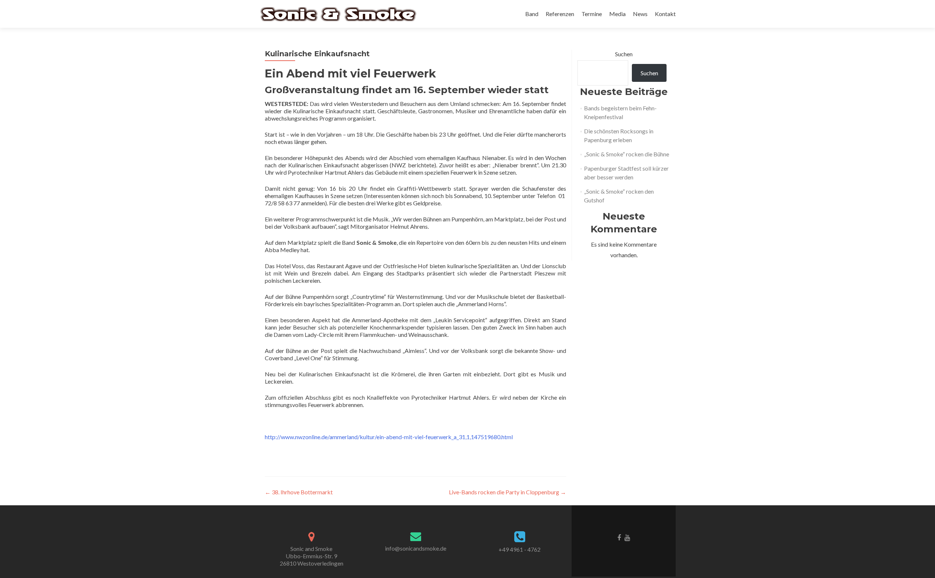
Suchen (624, 53)
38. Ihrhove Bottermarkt (299, 491)
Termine (591, 13)
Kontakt (665, 13)
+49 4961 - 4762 (520, 549)
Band (531, 13)
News (640, 13)
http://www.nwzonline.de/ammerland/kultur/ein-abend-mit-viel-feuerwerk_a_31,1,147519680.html (389, 436)
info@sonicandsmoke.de (415, 548)
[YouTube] (627, 537)
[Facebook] (619, 537)
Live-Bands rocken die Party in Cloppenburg (507, 491)
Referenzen (560, 13)
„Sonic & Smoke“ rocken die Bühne (626, 154)
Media (617, 13)
